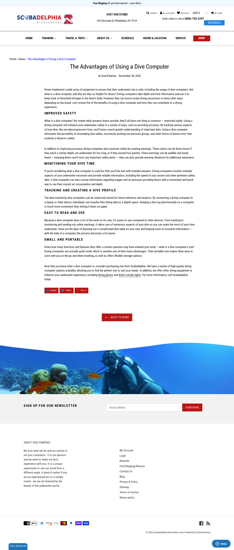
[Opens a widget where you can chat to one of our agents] (221, 544)
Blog (122, 476)
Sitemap (124, 487)
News (22, 59)
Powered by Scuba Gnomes (197, 532)
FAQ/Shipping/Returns (132, 466)
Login (123, 455)
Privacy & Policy (129, 481)
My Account (126, 450)
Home (12, 59)
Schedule (214, 22)
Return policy (127, 497)
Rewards (124, 461)
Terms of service (129, 492)
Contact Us (126, 471)
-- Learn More (134, 3)
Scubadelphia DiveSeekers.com (169, 532)
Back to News (119, 317)
